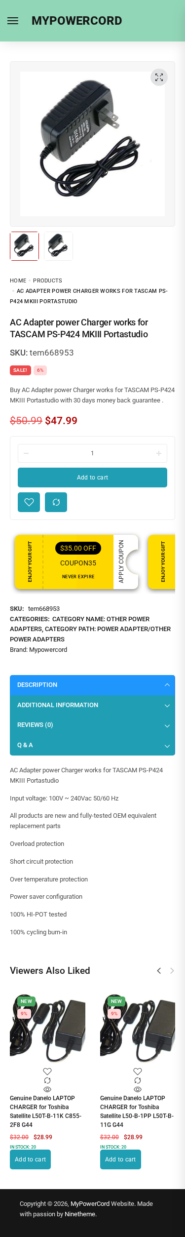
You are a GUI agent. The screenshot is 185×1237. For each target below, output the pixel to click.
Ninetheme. (81, 1214)
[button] (159, 971)
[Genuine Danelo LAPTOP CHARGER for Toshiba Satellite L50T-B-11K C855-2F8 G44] (47, 1029)
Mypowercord (48, 649)
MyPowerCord (90, 1203)
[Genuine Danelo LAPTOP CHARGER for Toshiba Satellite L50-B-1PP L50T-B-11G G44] (138, 1029)
